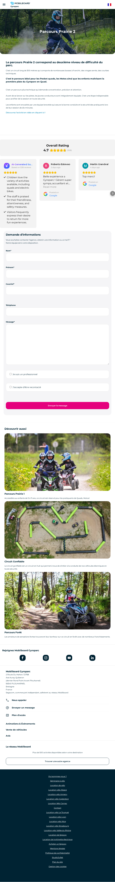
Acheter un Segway (57, 844)
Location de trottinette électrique (57, 839)
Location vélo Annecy (57, 794)
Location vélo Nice (57, 821)
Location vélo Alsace (57, 790)
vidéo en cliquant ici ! (36, 112)
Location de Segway (58, 835)
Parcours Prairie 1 (14, 493)
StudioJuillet (57, 857)
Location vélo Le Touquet (57, 812)
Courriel (9, 284)
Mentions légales (57, 848)
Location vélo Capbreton (57, 799)
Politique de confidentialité (57, 853)
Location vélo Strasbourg (57, 826)
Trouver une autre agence (57, 761)
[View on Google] (46, 166)
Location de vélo (57, 785)
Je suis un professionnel (25, 374)
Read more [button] (49, 186)
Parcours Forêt (13, 632)
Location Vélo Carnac (57, 803)
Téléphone (11, 305)
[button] (2, 193)
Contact (57, 808)
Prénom (9, 267)
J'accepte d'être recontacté (27, 387)
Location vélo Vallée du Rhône (57, 830)
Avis (8, 735)
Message (10, 322)
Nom (8, 251)
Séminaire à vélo (57, 781)
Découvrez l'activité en (16, 112)
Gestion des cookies (57, 866)
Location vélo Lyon (57, 817)
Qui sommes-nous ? (57, 776)
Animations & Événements (20, 723)
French (111, 5)
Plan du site (57, 862)
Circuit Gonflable (14, 561)
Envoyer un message (23, 707)
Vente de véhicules (16, 729)
